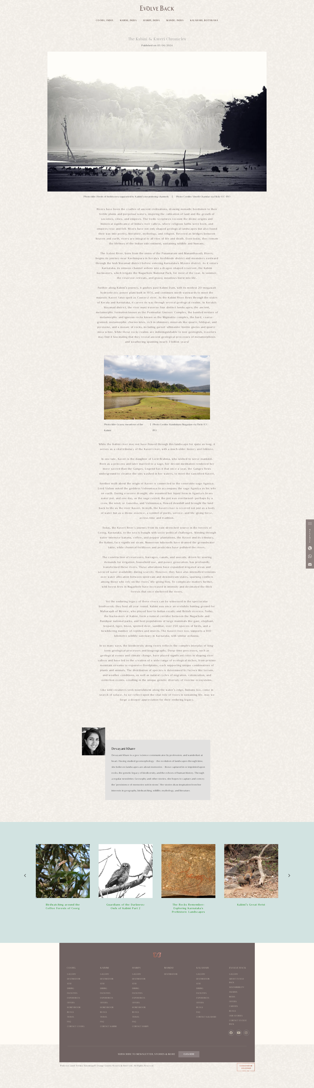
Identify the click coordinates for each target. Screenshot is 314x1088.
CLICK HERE (188, 1054)
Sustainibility (236, 987)
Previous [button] (24, 874)
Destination (73, 979)
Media (232, 997)
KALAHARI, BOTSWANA (204, 20)
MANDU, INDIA (175, 20)
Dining (70, 988)
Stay (69, 984)
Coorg (71, 967)
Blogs (70, 1012)
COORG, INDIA (104, 20)
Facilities (72, 993)
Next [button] (289, 874)
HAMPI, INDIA (151, 20)
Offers (71, 1003)
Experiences (73, 998)
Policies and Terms (71, 1065)
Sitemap (89, 1065)
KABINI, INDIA (128, 20)
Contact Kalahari (206, 1017)
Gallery (71, 974)
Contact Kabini (108, 1026)
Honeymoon (73, 1007)
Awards (233, 992)
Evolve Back (237, 967)
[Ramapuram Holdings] (231, 1067)
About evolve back (236, 981)
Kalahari (202, 967)
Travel (70, 1017)
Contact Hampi (140, 1026)
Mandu (169, 967)
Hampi (136, 967)
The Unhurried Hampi (251, 904)
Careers (233, 1006)
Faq (69, 1022)
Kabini (110, 253)
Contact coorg (76, 1026)
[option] (62, 877)
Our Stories (236, 1016)
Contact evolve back (238, 1022)
